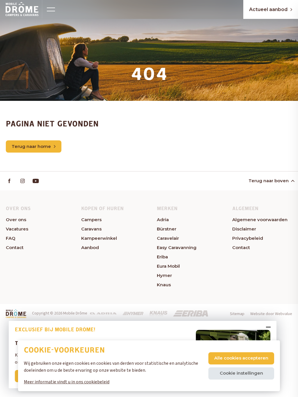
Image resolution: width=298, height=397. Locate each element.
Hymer (164, 275)
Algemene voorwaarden (260, 219)
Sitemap (237, 314)
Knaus (164, 284)
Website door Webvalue (271, 314)
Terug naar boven (269, 180)
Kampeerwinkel (99, 238)
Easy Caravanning (176, 247)
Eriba (162, 257)
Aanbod (90, 247)
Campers (91, 219)
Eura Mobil (168, 266)
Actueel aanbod (268, 9)
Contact (15, 247)
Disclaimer (244, 229)
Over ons (16, 219)
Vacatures (17, 229)
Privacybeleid (247, 238)
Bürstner (166, 229)
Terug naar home (31, 146)
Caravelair (168, 238)
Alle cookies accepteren (241, 358)
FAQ (10, 238)
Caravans (91, 229)
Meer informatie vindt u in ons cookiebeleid (66, 382)
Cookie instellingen (241, 373)
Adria (163, 219)
